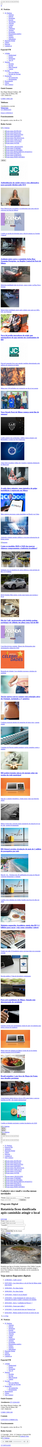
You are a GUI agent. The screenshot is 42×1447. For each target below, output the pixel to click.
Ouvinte (7, 71)
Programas (12, 58)
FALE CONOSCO (7, 113)
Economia (12, 32)
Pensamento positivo (15, 34)
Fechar (8, 1233)
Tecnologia (12, 21)
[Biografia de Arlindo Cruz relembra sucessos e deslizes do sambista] (12, 668)
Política (11, 35)
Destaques (12, 18)
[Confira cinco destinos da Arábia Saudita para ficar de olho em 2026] (14, 896)
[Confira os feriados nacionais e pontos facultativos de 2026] (13, 1120)
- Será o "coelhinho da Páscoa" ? (18, 1303)
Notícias (11, 15)
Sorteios (11, 37)
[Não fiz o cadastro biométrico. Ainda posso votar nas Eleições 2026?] (15, 795)
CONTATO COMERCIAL (9, 1419)
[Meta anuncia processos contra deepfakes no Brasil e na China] (13, 511)
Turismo (11, 30)
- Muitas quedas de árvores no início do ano (22, 1312)
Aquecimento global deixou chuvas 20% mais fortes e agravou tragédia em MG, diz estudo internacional (20, 1099)
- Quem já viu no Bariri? (16, 1294)
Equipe (11, 57)
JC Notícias (8, 13)
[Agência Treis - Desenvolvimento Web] (24, 1436)
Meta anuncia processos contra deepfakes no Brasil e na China (20, 514)
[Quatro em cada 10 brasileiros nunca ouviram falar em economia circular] (13, 948)
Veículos (11, 23)
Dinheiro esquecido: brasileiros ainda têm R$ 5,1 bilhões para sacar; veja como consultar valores (20, 926)
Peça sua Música (14, 72)
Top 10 (11, 60)
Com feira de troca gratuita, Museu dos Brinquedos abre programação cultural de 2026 (18, 647)
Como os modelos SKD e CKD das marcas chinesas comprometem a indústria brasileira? (19, 547)
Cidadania (12, 28)
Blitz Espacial (13, 67)
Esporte (11, 20)
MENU (3, 160)
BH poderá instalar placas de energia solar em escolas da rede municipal (19, 774)
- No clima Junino (14, 1288)
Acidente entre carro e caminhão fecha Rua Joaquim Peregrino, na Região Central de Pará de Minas (21, 261)
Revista (11, 65)
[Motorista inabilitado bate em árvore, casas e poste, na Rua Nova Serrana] (15, 282)
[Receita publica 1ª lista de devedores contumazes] (14, 973)
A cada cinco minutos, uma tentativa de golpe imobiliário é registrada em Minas (19, 489)
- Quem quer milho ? (15, 1306)
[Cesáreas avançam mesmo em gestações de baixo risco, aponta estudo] (10, 719)
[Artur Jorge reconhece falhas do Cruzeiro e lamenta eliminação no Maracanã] (12, 459)
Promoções (8, 76)
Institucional (12, 55)
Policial (11, 16)
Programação (9, 81)
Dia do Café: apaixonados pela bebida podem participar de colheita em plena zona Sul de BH (19, 621)
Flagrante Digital (10, 41)
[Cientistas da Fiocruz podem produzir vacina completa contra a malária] (14, 744)
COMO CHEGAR (7, 98)
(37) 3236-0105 (15, 1402)
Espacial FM (9, 1147)
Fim (7, 1316)
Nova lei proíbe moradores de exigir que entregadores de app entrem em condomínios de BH (20, 337)
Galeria (11, 69)
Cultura (11, 25)
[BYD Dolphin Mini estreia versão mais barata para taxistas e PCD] (14, 591)
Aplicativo (8, 1149)
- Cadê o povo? (13, 1280)
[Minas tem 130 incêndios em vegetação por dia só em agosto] (13, 385)
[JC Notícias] (5, 128)
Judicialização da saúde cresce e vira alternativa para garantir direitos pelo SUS (20, 184)
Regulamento (13, 79)
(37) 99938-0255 (6, 108)
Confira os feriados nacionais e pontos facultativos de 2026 (19, 1123)
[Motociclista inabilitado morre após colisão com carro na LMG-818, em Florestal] (10, 307)
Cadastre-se (8, 46)
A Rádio (7, 53)
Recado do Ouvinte (15, 74)
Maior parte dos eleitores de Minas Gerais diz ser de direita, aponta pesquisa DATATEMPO (19, 1051)
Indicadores (12, 39)
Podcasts (7, 44)
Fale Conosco (9, 84)
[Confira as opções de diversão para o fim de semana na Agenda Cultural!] (12, 230)
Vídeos (7, 42)
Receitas (11, 64)
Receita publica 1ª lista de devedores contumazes (16, 976)
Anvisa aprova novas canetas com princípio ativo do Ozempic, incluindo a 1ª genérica (20, 698)
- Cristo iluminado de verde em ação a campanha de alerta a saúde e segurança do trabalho (20, 1298)
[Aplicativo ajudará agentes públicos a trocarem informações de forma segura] (14, 534)
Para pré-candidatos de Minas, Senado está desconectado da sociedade (18, 1001)
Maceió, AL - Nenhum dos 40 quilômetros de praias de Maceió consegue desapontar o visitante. (20, 875)
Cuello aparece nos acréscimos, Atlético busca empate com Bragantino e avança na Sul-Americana (19, 438)
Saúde (10, 27)
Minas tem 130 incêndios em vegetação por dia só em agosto (19, 388)
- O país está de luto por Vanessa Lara (20, 1309)
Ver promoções (13, 77)
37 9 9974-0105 (6, 1445)
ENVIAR (4, 1219)
